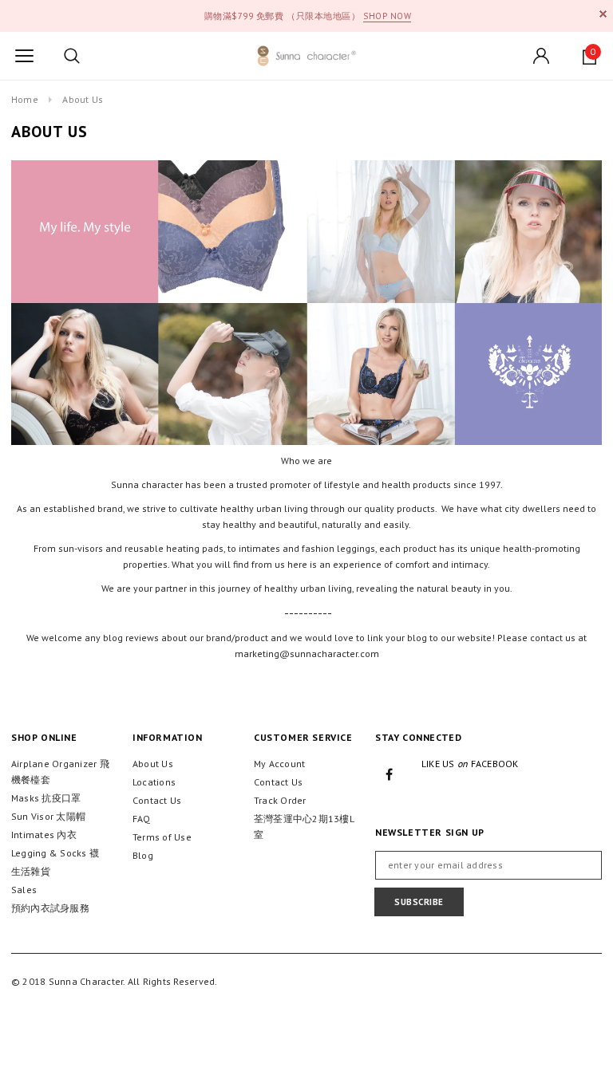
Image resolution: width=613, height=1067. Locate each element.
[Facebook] (389, 773)
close (603, 14)
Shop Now (387, 16)
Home (24, 99)
